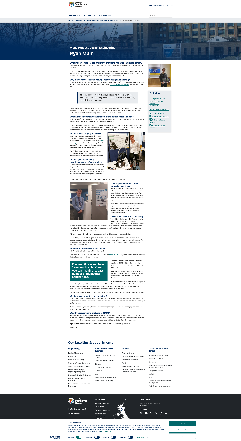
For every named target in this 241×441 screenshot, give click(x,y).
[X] (152, 413)
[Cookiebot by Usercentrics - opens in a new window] (55, 437)
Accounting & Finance (156, 358)
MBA (150, 377)
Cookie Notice (99, 406)
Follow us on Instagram (160, 116)
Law (96, 374)
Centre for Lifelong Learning (104, 361)
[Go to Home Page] (69, 20)
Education (98, 364)
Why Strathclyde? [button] (104, 15)
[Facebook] (142, 413)
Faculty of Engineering (75, 353)
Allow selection (182, 430)
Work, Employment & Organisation (160, 386)
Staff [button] (169, 5)
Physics (124, 363)
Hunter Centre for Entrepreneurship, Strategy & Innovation (160, 366)
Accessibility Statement (102, 410)
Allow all (182, 423)
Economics (152, 362)
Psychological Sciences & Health (106, 377)
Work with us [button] (88, 15)
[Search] (170, 15)
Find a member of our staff (159, 109)
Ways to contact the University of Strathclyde (150, 404)
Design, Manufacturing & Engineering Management (76, 371)
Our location (153, 106)
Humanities (99, 371)
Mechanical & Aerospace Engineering (76, 379)
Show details (141, 437)
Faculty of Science (128, 353)
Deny (182, 436)
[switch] (97, 437)
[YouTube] (147, 413)
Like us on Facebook (156, 113)
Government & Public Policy (104, 367)
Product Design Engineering (119, 84)
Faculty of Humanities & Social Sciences (105, 356)
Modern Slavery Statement (100, 418)
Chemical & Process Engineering (79, 363)
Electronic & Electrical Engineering (79, 375)
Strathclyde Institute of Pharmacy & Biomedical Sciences (133, 371)
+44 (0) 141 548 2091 (157, 99)
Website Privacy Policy (102, 403)
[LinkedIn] (167, 413)
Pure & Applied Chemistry (130, 366)
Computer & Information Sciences (133, 356)
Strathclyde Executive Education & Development (160, 382)
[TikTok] (162, 413)
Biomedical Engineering (76, 360)
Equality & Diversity (100, 413)
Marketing (152, 374)
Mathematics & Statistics (130, 360)
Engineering (78, 20)
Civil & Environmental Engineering (79, 366)
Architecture (72, 356)
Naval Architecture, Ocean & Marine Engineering (79, 385)
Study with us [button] (73, 15)
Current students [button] (155, 5)
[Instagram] (157, 413)
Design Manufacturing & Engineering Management (102, 20)
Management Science (156, 371)
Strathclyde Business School (158, 355)
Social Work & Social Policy (104, 381)
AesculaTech (113, 255)
